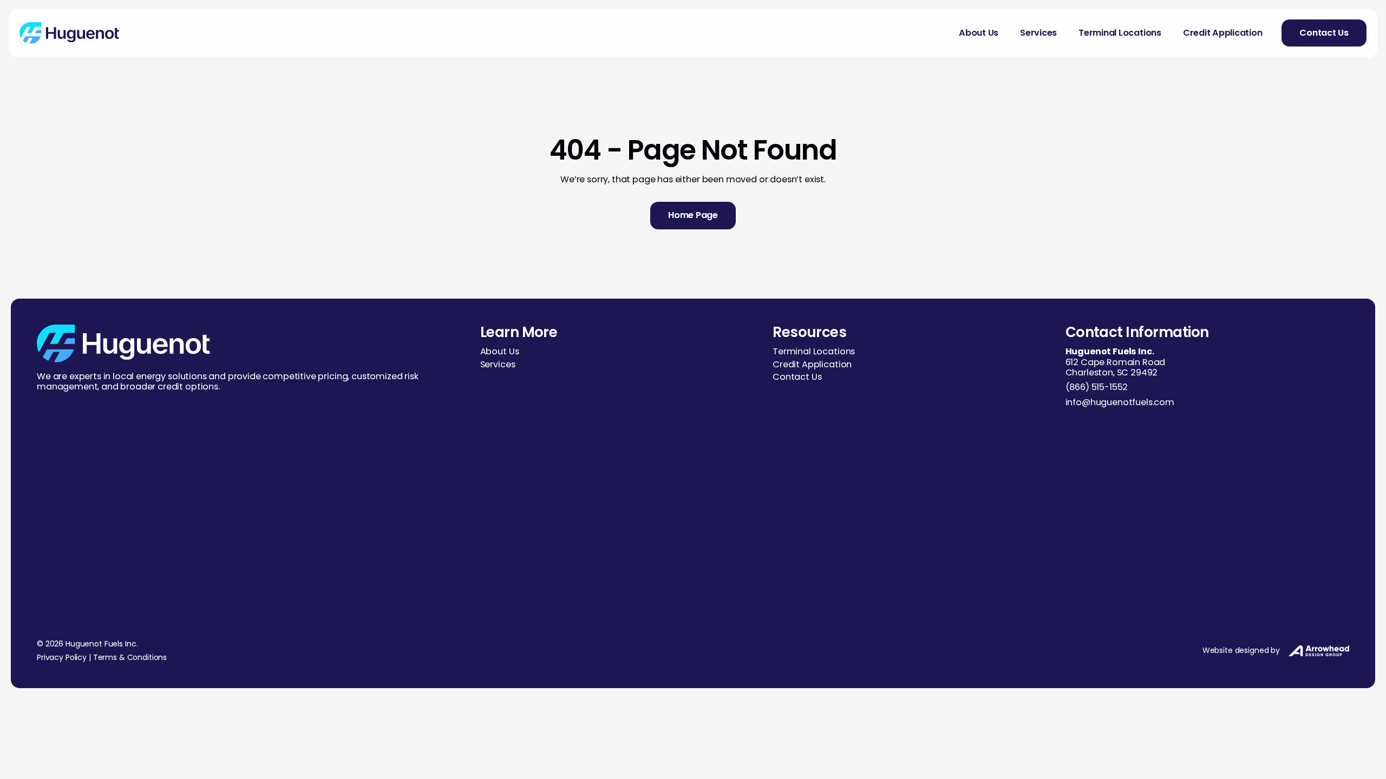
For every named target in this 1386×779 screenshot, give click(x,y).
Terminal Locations (1119, 33)
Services (1038, 33)
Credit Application (1223, 33)
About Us (978, 33)
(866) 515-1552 (1096, 387)
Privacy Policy (62, 657)
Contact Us (797, 377)
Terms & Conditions (130, 657)
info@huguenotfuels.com (1119, 402)
